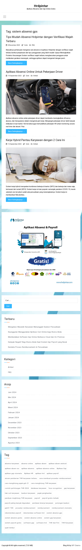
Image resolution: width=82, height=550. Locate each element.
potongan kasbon (62, 503)
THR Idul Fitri (54, 523)
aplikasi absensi (27, 468)
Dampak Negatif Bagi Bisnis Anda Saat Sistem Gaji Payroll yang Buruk (37, 342)
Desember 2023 (15, 423)
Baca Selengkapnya (16, 63)
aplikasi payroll (53, 473)
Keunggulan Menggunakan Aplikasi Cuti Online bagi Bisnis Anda (35, 332)
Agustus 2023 (14, 443)
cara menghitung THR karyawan (43, 483)
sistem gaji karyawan (52, 518)
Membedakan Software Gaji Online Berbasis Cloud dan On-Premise (36, 337)
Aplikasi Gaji (61, 468)
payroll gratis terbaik (50, 498)
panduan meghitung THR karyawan (18, 498)
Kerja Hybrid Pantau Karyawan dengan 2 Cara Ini (35, 140)
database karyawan (38, 488)
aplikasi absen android (58, 464)
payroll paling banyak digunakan (17, 503)
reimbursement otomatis (62, 508)
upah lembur (10, 528)
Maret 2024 (13, 407)
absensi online (27, 464)
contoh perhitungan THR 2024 (17, 488)
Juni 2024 (12, 392)
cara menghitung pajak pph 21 (17, 483)
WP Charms (76, 545)
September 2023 (15, 438)
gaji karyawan (69, 488)
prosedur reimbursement (25, 508)
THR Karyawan (67, 523)
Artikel (35, 76)
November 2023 (14, 428)
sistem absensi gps (54, 513)
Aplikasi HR (28, 473)
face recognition (55, 488)
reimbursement (44, 508)
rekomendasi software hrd (33, 513)
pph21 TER (9, 508)
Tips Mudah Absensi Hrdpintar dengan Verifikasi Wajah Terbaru (39, 39)
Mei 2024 (12, 397)
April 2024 (12, 402)
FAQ (33, 45)
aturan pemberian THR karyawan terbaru (21, 478)
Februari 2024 (14, 412)
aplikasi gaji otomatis (13, 473)
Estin (26, 45)
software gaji (29, 523)
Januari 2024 (13, 418)
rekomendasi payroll (13, 513)
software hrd (41, 523)
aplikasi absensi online (45, 468)
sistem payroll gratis (13, 523)
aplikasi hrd (40, 473)
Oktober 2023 (14, 433)
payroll (37, 498)
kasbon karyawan (28, 493)
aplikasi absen (40, 464)
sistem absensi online (33, 518)
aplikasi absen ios (12, 468)
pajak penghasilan (44, 493)
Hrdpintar (41, 6)
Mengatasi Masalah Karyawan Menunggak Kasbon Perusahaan (34, 327)
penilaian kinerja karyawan (42, 503)
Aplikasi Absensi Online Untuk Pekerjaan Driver (34, 71)
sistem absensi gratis (13, 518)
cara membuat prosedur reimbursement (55, 478)
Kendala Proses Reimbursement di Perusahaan (28, 347)
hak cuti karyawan (12, 493)
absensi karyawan (12, 464)
